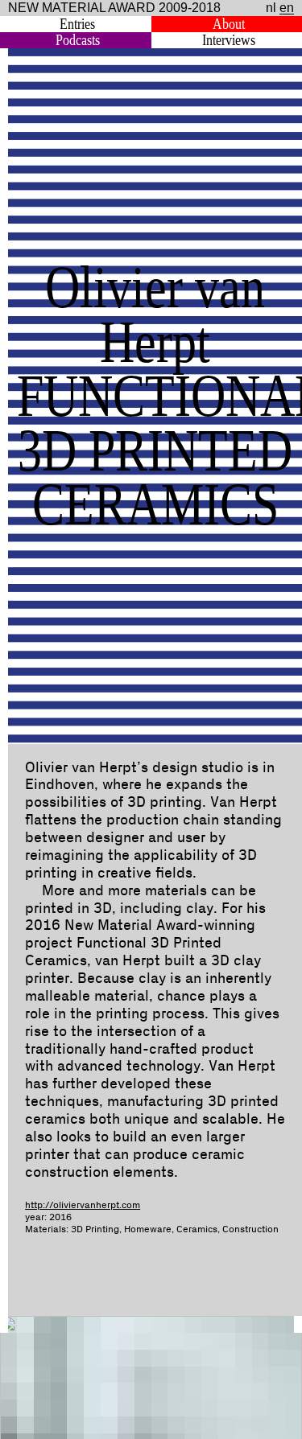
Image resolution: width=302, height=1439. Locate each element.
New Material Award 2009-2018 (114, 7)
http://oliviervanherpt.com (82, 1205)
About (229, 24)
